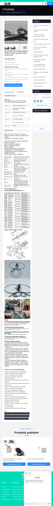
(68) (41, 55)
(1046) (39, 35)
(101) (41, 73)
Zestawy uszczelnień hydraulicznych (20, 491)
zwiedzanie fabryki (6, 489)
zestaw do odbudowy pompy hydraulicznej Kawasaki (16, 416)
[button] (9, 450)
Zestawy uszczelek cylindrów (19, 489)
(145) (39, 65)
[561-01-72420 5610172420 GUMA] (38, 448)
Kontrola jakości (5, 491)
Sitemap (4, 496)
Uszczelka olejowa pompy (16, 12)
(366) (39, 69)
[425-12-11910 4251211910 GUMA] (14, 448)
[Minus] (49, 473)
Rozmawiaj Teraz (42, 105)
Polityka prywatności (6, 499)
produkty (7, 12)
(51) (41, 40)
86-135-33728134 (48, 1)
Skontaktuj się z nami (6, 494)
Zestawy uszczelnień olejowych (19, 486)
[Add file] (26, 503)
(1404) (41, 30)
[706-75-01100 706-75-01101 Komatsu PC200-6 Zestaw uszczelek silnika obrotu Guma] (16, 32)
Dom (3, 12)
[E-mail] (41, 101)
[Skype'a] (35, 101)
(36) (39, 77)
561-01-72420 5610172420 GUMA (35, 459)
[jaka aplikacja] (38, 101)
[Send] (49, 503)
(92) (40, 60)
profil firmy (4, 486)
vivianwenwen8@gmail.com (8, 1)
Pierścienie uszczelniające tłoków (20, 499)
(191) (40, 48)
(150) (38, 86)
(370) (42, 26)
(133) (42, 44)
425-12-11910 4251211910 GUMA (11, 459)
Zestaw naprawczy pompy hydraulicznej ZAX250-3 (16, 418)
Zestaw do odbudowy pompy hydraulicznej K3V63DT (16, 413)
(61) (38, 52)
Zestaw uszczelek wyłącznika (19, 494)
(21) (40, 83)
